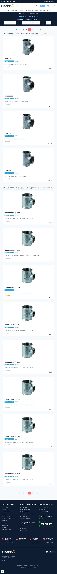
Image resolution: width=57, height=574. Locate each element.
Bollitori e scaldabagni (7, 518)
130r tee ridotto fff (46, 188)
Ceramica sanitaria (6, 511)
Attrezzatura (5, 520)
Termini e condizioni (25, 518)
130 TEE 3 (8, 133)
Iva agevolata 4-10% (44, 509)
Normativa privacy (24, 516)
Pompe (4, 527)
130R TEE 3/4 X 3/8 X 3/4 (12, 362)
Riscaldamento (29, 10)
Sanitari (21, 10)
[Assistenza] (47, 552)
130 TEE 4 (8, 170)
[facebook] (50, 552)
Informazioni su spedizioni (26, 514)
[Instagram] (53, 552)
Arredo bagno (5, 507)
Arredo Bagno (5, 10)
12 (32, 29)
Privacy (25, 565)
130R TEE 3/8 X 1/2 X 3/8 (12, 213)
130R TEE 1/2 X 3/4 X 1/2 (12, 287)
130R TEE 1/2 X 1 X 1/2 (12, 325)
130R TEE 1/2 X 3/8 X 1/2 (12, 250)
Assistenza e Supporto (49, 1)
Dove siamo (23, 528)
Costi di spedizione (25, 511)
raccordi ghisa (20, 33)
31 (37, 29)
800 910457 (9, 1)
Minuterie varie (5, 523)
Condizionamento (6, 516)
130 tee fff (44, 33)
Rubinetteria (14, 10)
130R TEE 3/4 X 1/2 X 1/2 (12, 399)
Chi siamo (22, 526)
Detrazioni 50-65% (43, 507)
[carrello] (47, 5)
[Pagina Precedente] (16, 29)
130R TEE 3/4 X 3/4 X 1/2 (12, 474)
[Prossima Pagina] (40, 29)
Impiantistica (5, 525)
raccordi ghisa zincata (32, 33)
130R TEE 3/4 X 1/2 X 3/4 (12, 436)
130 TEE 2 (8, 59)
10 (26, 29)
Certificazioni (23, 530)
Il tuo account (23, 507)
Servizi (48, 10)
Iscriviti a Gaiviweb (25, 509)
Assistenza (19, 565)
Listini (42, 5)
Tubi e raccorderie (6, 529)
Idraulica (42, 10)
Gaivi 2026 (34, 567)
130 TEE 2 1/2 (9, 96)
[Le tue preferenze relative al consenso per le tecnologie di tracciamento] (2, 571)
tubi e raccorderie (8, 33)
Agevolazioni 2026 (43, 511)
